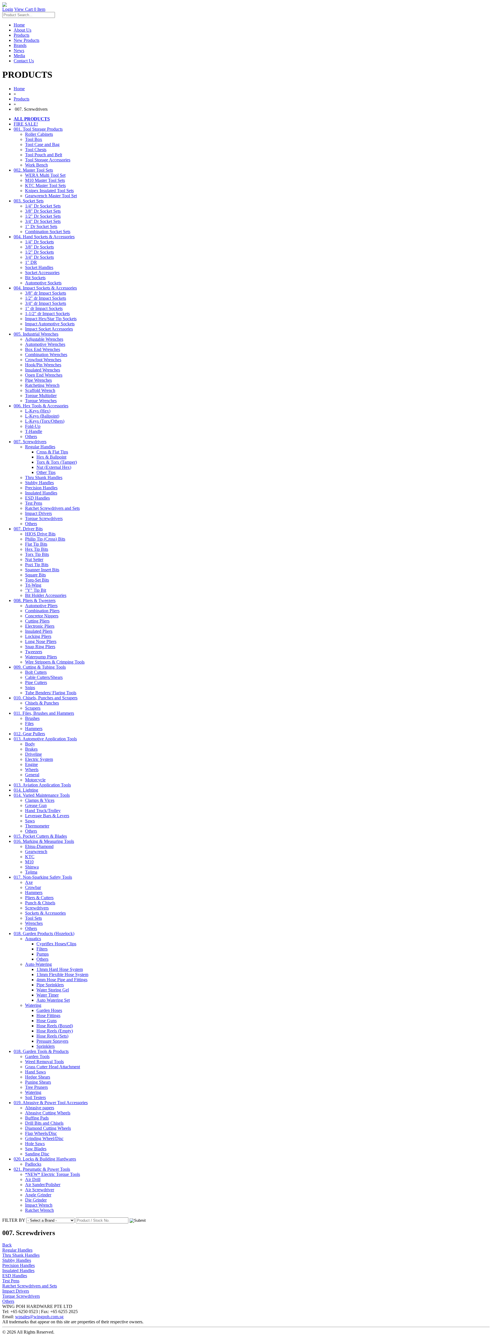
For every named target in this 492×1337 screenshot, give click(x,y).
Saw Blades (35, 1148)
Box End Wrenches (42, 349)
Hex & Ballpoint (51, 457)
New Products (26, 40)
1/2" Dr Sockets (39, 252)
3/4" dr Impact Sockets (45, 303)
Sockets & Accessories (45, 913)
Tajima (31, 872)
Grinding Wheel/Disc (44, 1138)
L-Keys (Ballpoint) (42, 416)
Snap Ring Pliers (40, 646)
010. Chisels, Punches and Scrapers (45, 697)
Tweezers (33, 651)
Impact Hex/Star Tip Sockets (51, 318)
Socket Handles (39, 267)
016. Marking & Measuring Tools (44, 841)
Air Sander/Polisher (42, 1184)
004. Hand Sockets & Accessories (44, 236)
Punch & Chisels (40, 902)
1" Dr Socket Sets (41, 226)
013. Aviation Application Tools (42, 785)
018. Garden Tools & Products (41, 1051)
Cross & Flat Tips (52, 451)
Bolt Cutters (36, 672)
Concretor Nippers (41, 615)
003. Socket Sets (29, 200)
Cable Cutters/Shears (44, 677)
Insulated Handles (41, 492)
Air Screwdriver (39, 1189)
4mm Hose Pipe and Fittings (61, 979)
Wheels (31, 769)
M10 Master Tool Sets (45, 180)
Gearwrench (36, 851)
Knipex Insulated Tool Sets (49, 190)
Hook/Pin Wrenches (43, 364)
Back (7, 1244)
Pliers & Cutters (39, 897)
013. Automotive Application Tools (45, 738)
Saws (30, 820)
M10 (29, 861)
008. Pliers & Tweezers (35, 600)
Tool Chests (35, 149)
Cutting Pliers (37, 621)
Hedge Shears (37, 1077)
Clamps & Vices (39, 800)
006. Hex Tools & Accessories (41, 405)
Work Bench (36, 165)
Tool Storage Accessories (47, 159)
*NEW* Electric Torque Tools (52, 1174)
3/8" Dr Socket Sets (43, 211)
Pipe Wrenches (38, 380)
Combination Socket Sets (47, 231)
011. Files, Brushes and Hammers (44, 713)
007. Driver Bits (28, 528)
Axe (29, 882)
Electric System (39, 759)
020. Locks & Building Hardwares (45, 1159)
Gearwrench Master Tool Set (51, 195)
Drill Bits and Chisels (44, 1123)
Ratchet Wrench (39, 1210)
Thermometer (37, 825)
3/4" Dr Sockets (39, 257)
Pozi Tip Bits (36, 564)
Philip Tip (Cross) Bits (45, 539)
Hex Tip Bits (36, 549)
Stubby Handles (39, 482)
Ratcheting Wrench (42, 385)
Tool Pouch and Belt (43, 154)
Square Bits (35, 574)
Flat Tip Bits (36, 544)
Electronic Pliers (39, 626)
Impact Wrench (38, 1205)
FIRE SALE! (26, 124)
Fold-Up (32, 426)
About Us (22, 30)
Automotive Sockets (43, 282)
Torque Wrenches (41, 400)
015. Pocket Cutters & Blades (40, 836)
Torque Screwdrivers (44, 518)
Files (29, 723)
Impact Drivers (38, 513)
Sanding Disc (37, 1153)
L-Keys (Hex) (37, 410)
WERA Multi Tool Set (45, 175)
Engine (31, 764)
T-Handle (33, 431)
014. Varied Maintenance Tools (42, 795)
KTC (29, 856)
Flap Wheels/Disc (41, 1133)
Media (19, 55)
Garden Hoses (49, 1010)
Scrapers (32, 708)
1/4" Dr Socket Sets (43, 206)
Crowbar (33, 887)
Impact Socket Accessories (49, 328)
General (32, 774)
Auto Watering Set (53, 1000)
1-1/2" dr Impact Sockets (47, 313)
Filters (42, 948)
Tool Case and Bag (42, 144)
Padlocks (33, 1164)
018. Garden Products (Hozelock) (44, 933)
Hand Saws (35, 1071)
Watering (33, 1005)
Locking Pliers (38, 636)
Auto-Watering (38, 964)
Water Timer (47, 995)
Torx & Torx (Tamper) (56, 462)
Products (21, 35)
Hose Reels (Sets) (52, 1036)
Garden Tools (37, 1056)
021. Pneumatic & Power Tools (42, 1169)
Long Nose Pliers (40, 641)
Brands (20, 45)
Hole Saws (35, 1143)
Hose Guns (46, 1020)
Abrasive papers (39, 1107)
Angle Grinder (38, 1194)
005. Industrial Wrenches (36, 334)
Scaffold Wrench (40, 390)
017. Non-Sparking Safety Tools (43, 877)
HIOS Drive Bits (40, 533)
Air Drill (32, 1179)
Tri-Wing (33, 585)
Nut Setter (34, 559)
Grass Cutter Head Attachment (52, 1066)
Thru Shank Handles (43, 477)
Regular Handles (40, 446)
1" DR (31, 262)
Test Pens (33, 503)
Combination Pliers (42, 610)
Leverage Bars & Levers (47, 815)
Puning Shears (38, 1082)
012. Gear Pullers (29, 733)
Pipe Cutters (36, 682)
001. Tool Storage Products (38, 129)
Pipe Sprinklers (50, 984)
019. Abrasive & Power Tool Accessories (51, 1102)
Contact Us (24, 60)
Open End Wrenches (43, 375)
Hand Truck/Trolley (43, 810)
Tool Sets (33, 918)
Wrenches (34, 923)
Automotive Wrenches (45, 344)
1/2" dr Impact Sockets (45, 298)
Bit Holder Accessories (45, 595)
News (19, 50)
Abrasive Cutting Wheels (47, 1112)
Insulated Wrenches (42, 369)
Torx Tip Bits (37, 554)
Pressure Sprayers (52, 1041)
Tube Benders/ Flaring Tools (50, 692)
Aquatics (33, 938)
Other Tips (46, 472)
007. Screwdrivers (30, 441)
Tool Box (33, 139)
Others (31, 436)
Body (30, 744)
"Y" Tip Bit (35, 590)
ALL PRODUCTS (32, 118)
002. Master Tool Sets (33, 170)
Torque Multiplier (41, 395)
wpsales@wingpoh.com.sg (39, 1316)
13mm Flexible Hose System (62, 974)
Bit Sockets (35, 277)
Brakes (31, 749)
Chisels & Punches (42, 703)
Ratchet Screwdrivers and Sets (52, 508)
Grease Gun (36, 805)
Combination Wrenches (46, 354)
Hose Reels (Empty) (54, 1030)
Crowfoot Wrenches (43, 359)
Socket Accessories (42, 272)
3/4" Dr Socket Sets (43, 221)
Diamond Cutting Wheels (48, 1128)
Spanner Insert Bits (42, 569)
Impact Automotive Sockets (50, 323)
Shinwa (32, 866)
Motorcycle (35, 779)
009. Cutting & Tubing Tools (40, 667)
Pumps (42, 954)
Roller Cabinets (39, 134)
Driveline (33, 754)
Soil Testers (35, 1097)
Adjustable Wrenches (44, 339)
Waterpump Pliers (41, 656)
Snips (30, 687)
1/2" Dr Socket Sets (43, 216)
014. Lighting (26, 790)
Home (19, 24)
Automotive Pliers (41, 605)
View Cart (29, 9)
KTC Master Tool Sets (45, 185)
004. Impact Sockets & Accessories (45, 288)
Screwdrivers (37, 907)
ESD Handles (37, 498)
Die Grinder (36, 1200)
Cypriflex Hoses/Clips (56, 943)
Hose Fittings (48, 1015)
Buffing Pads (37, 1118)
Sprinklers (45, 1046)
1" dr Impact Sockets (44, 308)
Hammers (33, 728)
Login (7, 9)
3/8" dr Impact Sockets (45, 293)
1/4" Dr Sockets (39, 241)
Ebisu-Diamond (39, 846)
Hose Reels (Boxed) (54, 1025)
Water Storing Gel (52, 989)
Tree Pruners (36, 1087)
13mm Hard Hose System (59, 969)
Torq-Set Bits (37, 580)
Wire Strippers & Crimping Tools (55, 662)
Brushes (32, 718)
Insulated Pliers (38, 631)
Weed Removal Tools (44, 1061)
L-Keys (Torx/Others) (44, 421)
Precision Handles (41, 487)
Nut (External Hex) (53, 467)
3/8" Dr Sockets (39, 247)
